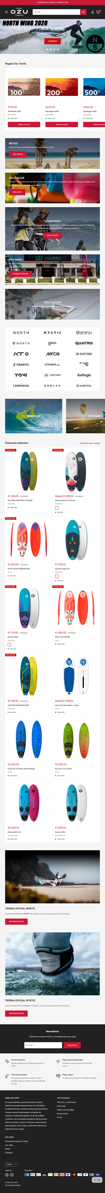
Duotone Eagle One (62, 569)
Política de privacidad (65, 1110)
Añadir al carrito (24, 124)
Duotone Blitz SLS (14, 832)
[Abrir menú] (6, 12)
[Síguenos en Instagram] (12, 1175)
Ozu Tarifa (12, 114)
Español (9, 1164)
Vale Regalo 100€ (14, 111)
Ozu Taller (9, 1145)
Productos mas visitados (90, 443)
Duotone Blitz (60, 832)
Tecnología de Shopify (13, 1185)
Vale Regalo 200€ (52, 111)
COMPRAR (45, 41)
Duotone (11, 504)
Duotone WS (13, 835)
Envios (59, 1117)
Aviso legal (61, 1106)
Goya (10, 572)
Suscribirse (72, 1045)
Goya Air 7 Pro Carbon (63, 769)
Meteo (7, 1149)
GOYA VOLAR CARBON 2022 (19, 569)
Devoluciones (62, 1113)
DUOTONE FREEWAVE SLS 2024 (20, 500)
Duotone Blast (13, 637)
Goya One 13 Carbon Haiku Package (21, 769)
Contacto (9, 1152)
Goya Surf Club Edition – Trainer (67, 705)
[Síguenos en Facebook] (7, 1175)
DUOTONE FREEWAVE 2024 (18, 705)
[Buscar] (83, 12)
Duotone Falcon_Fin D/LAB (65, 500)
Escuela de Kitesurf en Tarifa (16, 1141)
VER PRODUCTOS (16, 921)
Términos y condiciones (66, 1102)
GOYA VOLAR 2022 (62, 637)
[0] (97, 12)
